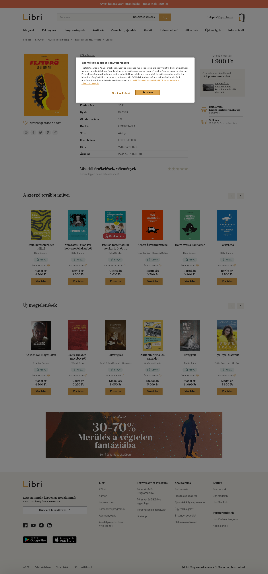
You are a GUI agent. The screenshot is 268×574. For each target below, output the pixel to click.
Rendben (148, 92)
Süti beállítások (121, 93)
